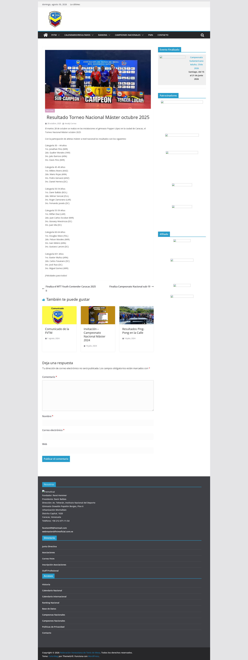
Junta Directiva (49, 546)
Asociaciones (48, 552)
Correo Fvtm (48, 558)
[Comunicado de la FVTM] (59, 308)
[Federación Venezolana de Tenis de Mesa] (45, 35)
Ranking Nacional (50, 602)
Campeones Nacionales (128, 35)
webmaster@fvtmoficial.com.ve (57, 531)
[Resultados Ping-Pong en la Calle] (136, 308)
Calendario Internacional (54, 596)
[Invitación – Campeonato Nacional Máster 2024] (98, 308)
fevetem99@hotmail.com (54, 528)
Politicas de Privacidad (53, 626)
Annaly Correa (70, 123)
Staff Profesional (50, 570)
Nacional (50, 111)
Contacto (163, 35)
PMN (150, 35)
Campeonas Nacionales (53, 614)
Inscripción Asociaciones (54, 564)
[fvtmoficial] (48, 491)
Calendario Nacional (52, 590)
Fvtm (54, 35)
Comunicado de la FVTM (57, 331)
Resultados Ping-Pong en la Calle (133, 331)
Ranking (102, 35)
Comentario (49, 376)
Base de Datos (49, 608)
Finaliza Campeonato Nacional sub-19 (129, 286)
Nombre (47, 416)
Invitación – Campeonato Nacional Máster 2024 (94, 334)
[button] (58, 35)
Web (44, 444)
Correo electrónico (53, 430)
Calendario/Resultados (77, 35)
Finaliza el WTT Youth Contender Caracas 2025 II (71, 288)
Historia (46, 584)
